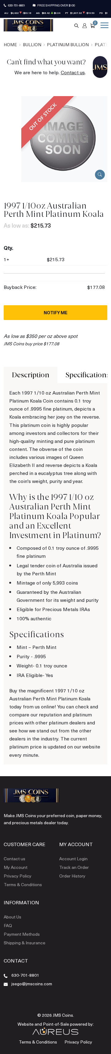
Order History (72, 876)
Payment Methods (22, 934)
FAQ (8, 925)
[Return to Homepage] (28, 25)
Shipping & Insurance (24, 943)
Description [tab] (30, 375)
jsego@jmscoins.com (31, 984)
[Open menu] (103, 25)
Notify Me (56, 312)
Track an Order (74, 867)
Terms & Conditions (23, 884)
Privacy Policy (17, 876)
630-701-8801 (16, 5)
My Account (15, 867)
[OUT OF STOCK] (64, 138)
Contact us (73, 72)
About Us (12, 917)
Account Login (73, 858)
